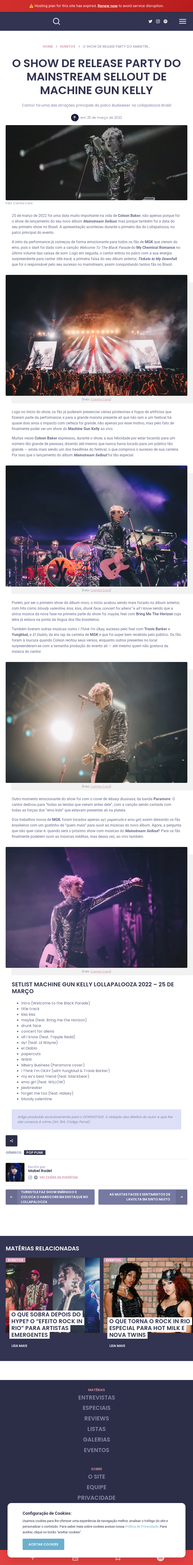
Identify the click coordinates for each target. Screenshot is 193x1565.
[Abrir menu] (182, 21)
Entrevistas (96, 1397)
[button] (19, 1346)
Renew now (108, 6)
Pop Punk (34, 1152)
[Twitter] (150, 21)
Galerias (96, 1439)
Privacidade (96, 1498)
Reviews (96, 1418)
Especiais (97, 1408)
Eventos (67, 46)
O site (96, 1476)
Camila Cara (100, 399)
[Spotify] (165, 21)
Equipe (96, 1487)
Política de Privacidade (141, 1526)
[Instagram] (158, 21)
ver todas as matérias (59, 1177)
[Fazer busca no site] (56, 21)
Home (48, 46)
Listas (96, 1429)
